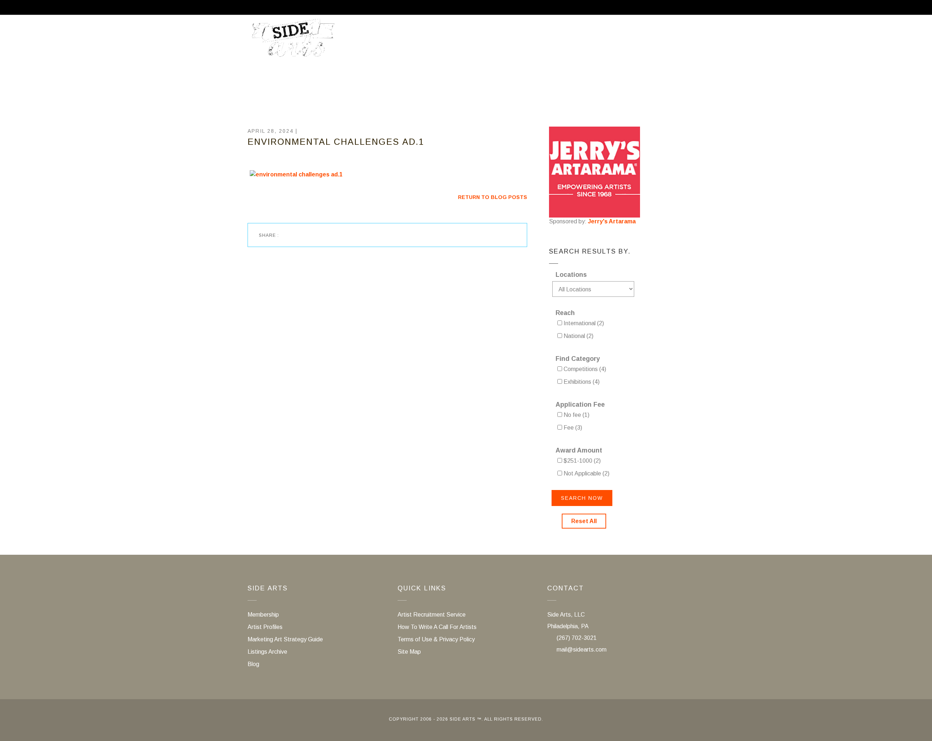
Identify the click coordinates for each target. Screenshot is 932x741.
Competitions (584, 369)
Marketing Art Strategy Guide (285, 639)
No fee (575, 415)
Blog (253, 664)
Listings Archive (267, 652)
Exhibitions (581, 382)
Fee (572, 428)
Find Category (578, 358)
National (577, 336)
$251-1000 (581, 461)
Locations (571, 274)
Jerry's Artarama (612, 221)
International (583, 323)
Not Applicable (585, 473)
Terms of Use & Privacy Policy (436, 639)
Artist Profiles (265, 627)
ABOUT (414, 41)
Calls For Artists (472, 41)
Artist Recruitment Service (630, 41)
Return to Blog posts (492, 197)
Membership (540, 41)
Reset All (584, 521)
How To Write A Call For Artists (437, 627)
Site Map (409, 652)
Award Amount (579, 450)
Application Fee (580, 404)
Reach (565, 312)
